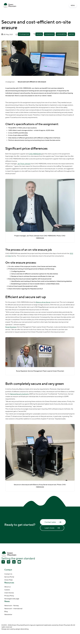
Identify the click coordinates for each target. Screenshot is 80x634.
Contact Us (8, 574)
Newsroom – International (13, 609)
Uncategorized (24, 34)
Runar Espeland (10, 327)
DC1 (10, 256)
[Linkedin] (14, 562)
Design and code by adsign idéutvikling (14, 629)
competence (49, 34)
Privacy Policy (9, 596)
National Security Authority (19, 394)
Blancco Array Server (43, 302)
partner (71, 34)
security (39, 34)
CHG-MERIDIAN (35, 154)
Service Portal (9, 577)
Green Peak (8, 580)
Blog (6, 611)
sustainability (61, 34)
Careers (7, 590)
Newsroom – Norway (11, 606)
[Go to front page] (9, 5)
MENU (73, 5)
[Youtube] (8, 562)
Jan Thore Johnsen (23, 164)
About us (7, 587)
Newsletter (8, 614)
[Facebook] (3, 562)
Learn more (49, 528)
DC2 (71, 253)
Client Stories (9, 593)
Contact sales (50, 522)
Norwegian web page (11, 599)
